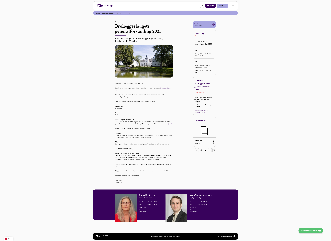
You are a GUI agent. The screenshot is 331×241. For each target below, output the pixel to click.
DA (9, 239)
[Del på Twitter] (214, 150)
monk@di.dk (168, 124)
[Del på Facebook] (210, 150)
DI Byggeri (98, 13)
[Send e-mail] (201, 150)
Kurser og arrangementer (107, 13)
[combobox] (8, 239)
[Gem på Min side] (197, 150)
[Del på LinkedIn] (205, 150)
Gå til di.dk (104, 236)
